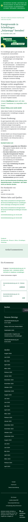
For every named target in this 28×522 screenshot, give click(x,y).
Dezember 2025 (8, 380)
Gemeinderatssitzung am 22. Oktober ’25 (14, 285)
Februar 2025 (8, 417)
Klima (16, 240)
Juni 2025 (7, 402)
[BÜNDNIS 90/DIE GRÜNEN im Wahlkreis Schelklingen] (2, 5)
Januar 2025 (7, 421)
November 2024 (8, 428)
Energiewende (4, 240)
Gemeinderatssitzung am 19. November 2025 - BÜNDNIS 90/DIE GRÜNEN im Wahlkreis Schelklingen (14, 270)
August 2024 (8, 440)
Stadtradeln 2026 (9, 330)
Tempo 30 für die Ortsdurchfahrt (13, 326)
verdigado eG (10, 516)
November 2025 (8, 383)
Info (14, 33)
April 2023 (7, 466)
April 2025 (7, 410)
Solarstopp (3, 242)
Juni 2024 (7, 447)
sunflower (12, 514)
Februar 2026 (8, 372)
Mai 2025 (7, 406)
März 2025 (7, 413)
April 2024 (7, 455)
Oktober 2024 (8, 432)
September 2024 (9, 436)
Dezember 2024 (8, 425)
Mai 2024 (7, 451)
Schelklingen (22, 240)
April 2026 (7, 364)
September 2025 (9, 391)
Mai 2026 (7, 361)
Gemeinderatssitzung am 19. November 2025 (14, 296)
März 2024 (7, 459)
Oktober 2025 (8, 387)
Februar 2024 (8, 462)
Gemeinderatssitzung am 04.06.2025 (11, 215)
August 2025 (8, 395)
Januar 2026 (7, 376)
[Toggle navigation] (25, 13)
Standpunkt (3, 238)
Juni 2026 (7, 357)
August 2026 (8, 353)
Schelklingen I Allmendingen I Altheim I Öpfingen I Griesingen (14, 7)
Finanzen (11, 240)
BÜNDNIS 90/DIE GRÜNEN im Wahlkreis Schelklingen (15, 4)
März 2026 (7, 368)
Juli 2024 (6, 444)
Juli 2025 (6, 398)
